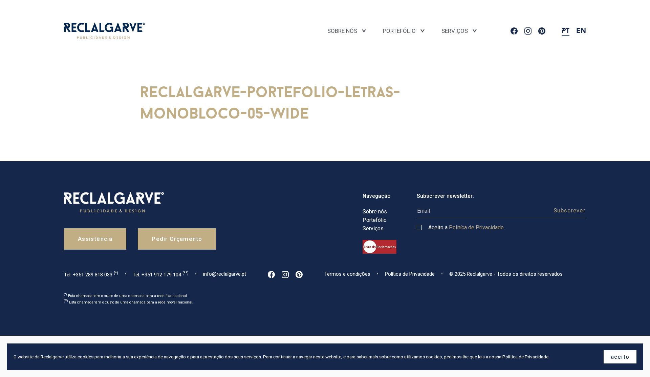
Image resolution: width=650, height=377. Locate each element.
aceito (620, 356)
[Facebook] (514, 31)
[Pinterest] (541, 31)
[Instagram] (528, 31)
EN (581, 30)
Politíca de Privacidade (476, 227)
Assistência (95, 238)
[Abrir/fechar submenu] (422, 31)
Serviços (454, 30)
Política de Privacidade (410, 274)
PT (565, 30)
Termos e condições (347, 274)
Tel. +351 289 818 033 (91, 274)
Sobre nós (342, 30)
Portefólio (399, 30)
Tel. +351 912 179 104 (161, 274)
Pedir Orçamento (177, 238)
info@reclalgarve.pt (224, 274)
